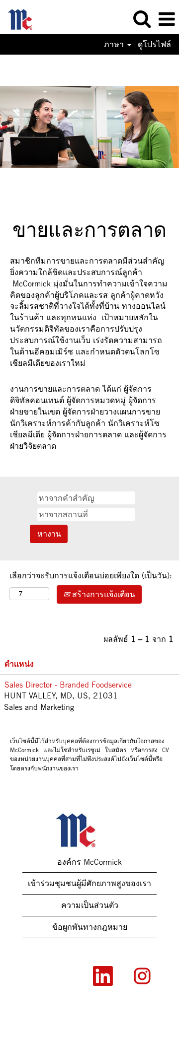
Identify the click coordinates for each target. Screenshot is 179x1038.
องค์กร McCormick (89, 862)
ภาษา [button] (115, 44)
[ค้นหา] (141, 19)
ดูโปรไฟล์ (154, 44)
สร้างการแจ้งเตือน (102, 594)
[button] (166, 19)
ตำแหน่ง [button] (19, 664)
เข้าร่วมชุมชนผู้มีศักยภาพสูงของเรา (89, 883)
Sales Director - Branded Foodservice (68, 685)
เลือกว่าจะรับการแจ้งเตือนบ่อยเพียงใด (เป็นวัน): (90, 575)
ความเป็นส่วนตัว (89, 905)
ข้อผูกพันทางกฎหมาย (89, 927)
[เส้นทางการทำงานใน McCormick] (25, 18)
